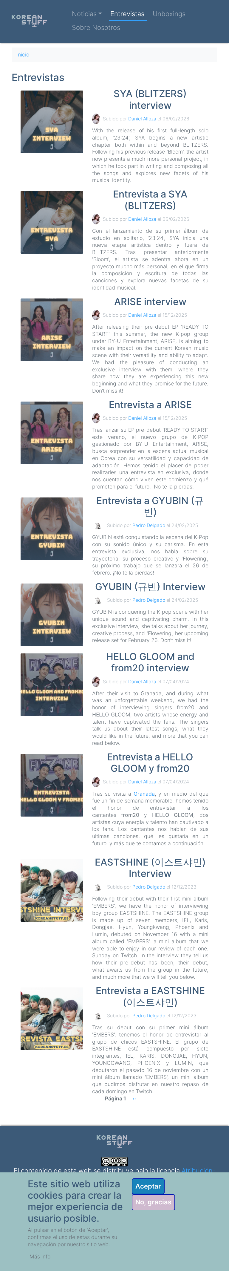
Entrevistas (127, 14)
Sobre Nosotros (96, 27)
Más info (40, 1256)
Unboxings (169, 14)
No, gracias (153, 1202)
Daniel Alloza (142, 119)
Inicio (22, 54)
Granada (144, 794)
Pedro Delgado (148, 525)
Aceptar (148, 1186)
